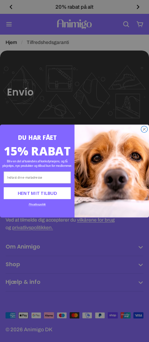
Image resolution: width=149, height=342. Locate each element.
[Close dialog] (144, 129)
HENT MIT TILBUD (37, 193)
